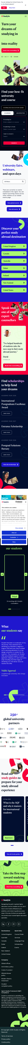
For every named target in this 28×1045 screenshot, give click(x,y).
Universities (20, 113)
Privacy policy (5, 1039)
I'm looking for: (7, 119)
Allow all (14, 532)
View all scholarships (9, 464)
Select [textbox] (5, 136)
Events (17, 947)
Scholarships (19, 944)
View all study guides (13, 854)
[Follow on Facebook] (8, 924)
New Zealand (5, 951)
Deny (14, 542)
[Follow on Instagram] (19, 924)
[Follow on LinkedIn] (3, 924)
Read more (9, 838)
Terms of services (7, 1036)
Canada (3, 941)
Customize (13, 537)
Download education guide (13, 108)
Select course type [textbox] (9, 129)
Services (17, 938)
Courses (7, 113)
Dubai (3, 944)
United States (5, 954)
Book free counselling (10, 50)
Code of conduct (6, 970)
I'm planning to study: (9, 127)
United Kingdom (6, 934)
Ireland (3, 947)
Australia (4, 938)
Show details (19, 528)
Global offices (5, 963)
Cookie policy (5, 1042)
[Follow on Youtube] (14, 924)
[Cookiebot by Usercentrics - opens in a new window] (16, 502)
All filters (7, 182)
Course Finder (19, 934)
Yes (4, 8)
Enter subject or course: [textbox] (11, 122)
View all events (13, 209)
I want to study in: (8, 134)
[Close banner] (25, 502)
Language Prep (19, 941)
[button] (25, 574)
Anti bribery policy (7, 967)
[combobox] (14, 122)
